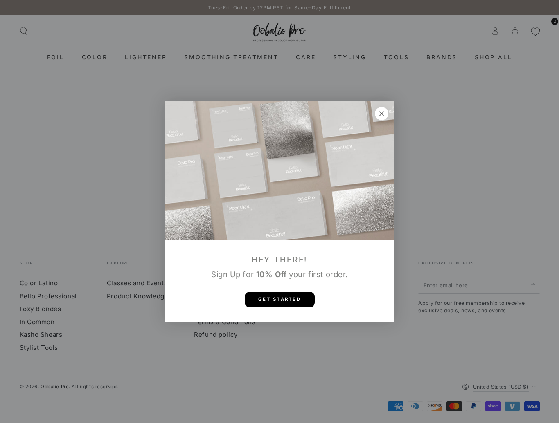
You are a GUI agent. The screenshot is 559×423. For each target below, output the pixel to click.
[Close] (381, 113)
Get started (279, 299)
